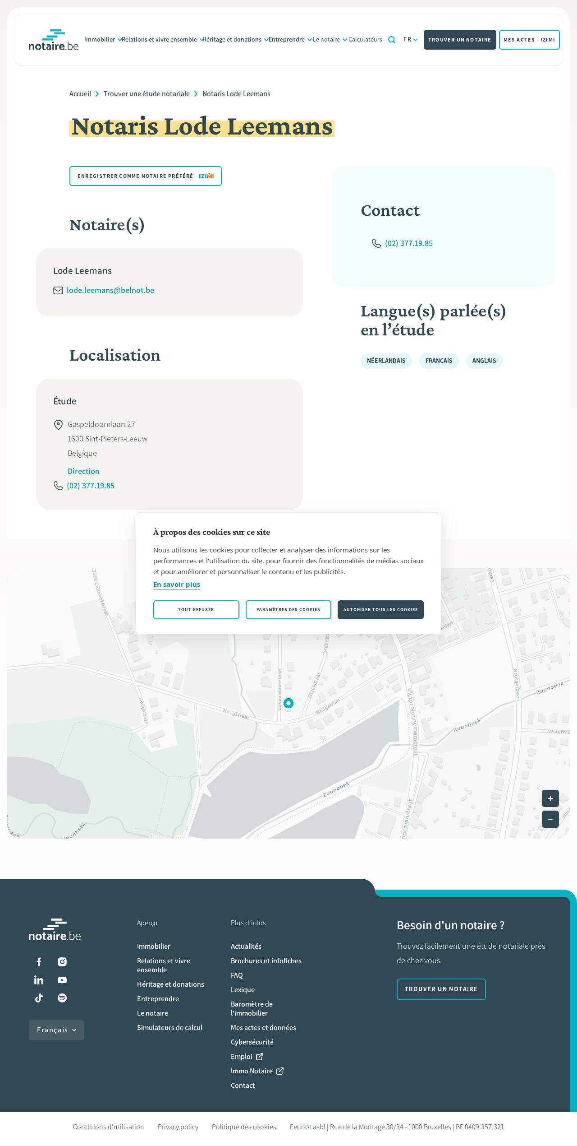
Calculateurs (365, 39)
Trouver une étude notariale (147, 93)
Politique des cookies (244, 1127)
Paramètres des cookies (288, 609)
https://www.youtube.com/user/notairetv (62, 980)
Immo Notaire (252, 1071)
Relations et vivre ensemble (159, 39)
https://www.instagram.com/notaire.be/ (62, 962)
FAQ (237, 975)
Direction (84, 471)
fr (407, 39)
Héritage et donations (231, 39)
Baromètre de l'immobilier (252, 1008)
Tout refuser (196, 609)
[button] (288, 703)
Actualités (246, 946)
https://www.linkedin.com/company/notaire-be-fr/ (39, 980)
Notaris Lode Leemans (236, 93)
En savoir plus (176, 584)
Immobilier (99, 39)
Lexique (243, 989)
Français (53, 1029)
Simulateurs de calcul (169, 1027)
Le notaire (326, 39)
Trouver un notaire (460, 40)
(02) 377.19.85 (90, 486)
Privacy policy (178, 1127)
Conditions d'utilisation (108, 1127)
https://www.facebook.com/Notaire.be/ (39, 962)
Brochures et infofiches (266, 960)
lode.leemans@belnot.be (110, 290)
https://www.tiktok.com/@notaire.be (39, 998)
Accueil (80, 93)
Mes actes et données (263, 1027)
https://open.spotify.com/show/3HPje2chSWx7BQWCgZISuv (62, 998)
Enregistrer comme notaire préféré (136, 176)
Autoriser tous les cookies (380, 609)
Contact (243, 1085)
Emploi (241, 1056)
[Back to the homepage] (53, 40)
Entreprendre (287, 39)
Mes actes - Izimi (529, 40)
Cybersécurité (252, 1042)
